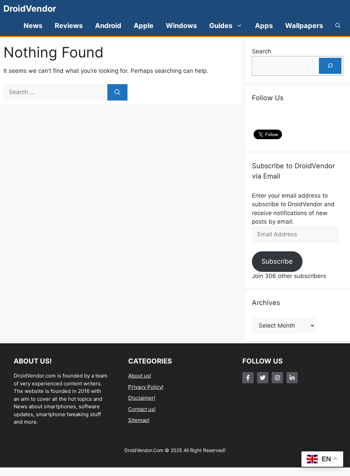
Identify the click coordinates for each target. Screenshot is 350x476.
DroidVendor (29, 8)
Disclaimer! (141, 398)
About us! (139, 375)
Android (108, 26)
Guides (220, 26)
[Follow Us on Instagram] (277, 377)
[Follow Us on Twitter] (262, 377)
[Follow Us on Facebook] (248, 377)
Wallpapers (304, 26)
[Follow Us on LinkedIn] (292, 377)
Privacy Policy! (145, 387)
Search (261, 51)
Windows (181, 26)
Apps (264, 26)
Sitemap (138, 420)
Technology (142, 431)
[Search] (117, 92)
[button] (338, 25)
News (33, 26)
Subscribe (277, 261)
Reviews (69, 26)
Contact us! (142, 409)
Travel (135, 442)
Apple (143, 26)
